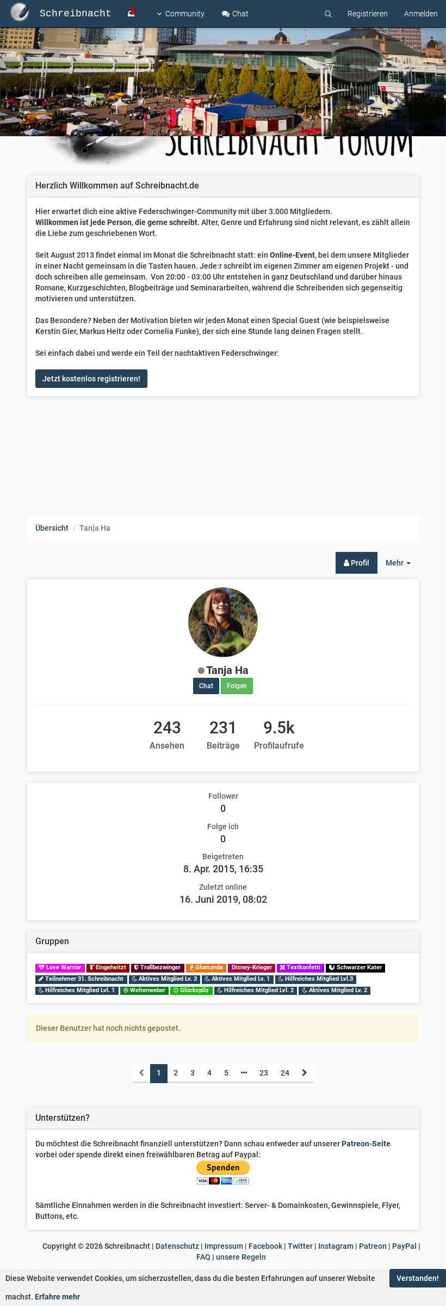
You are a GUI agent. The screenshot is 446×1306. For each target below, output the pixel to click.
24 (285, 1072)
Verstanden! (418, 1278)
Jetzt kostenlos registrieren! (91, 378)
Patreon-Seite (366, 1143)
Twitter (300, 1246)
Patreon (373, 1246)
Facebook (265, 1246)
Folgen (237, 686)
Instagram (336, 1246)
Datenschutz (177, 1246)
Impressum (224, 1246)
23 (263, 1072)
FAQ (203, 1257)
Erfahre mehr (57, 1296)
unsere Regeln (241, 1257)
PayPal (404, 1246)
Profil (359, 562)
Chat (240, 13)
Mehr (402, 566)
